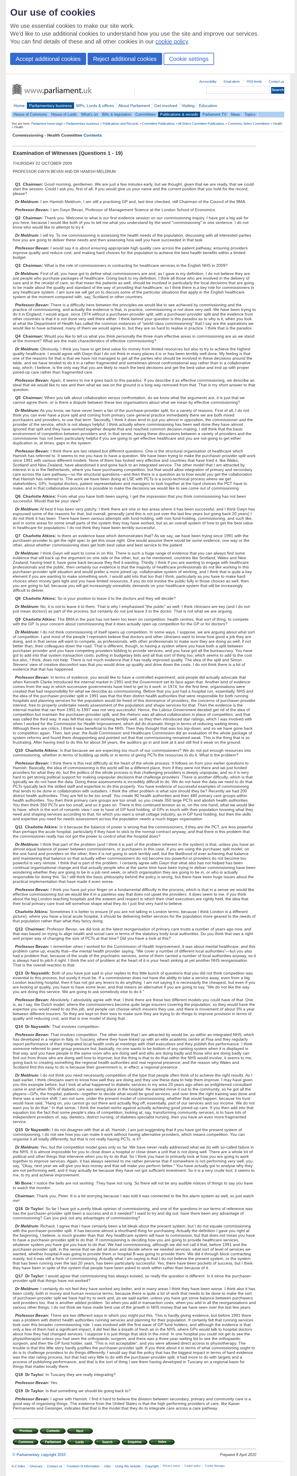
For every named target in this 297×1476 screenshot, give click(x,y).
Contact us (276, 81)
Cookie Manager (215, 1465)
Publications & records (179, 114)
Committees (145, 114)
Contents (93, 135)
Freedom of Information (83, 1466)
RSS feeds (254, 81)
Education (208, 105)
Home (19, 105)
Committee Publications (158, 123)
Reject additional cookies (125, 59)
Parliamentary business (50, 105)
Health (277, 123)
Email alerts (232, 81)
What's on (89, 114)
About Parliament (134, 105)
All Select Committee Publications (201, 123)
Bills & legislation (116, 114)
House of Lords (64, 114)
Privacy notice (171, 1465)
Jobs (107, 1466)
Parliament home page (47, 123)
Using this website (128, 1466)
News (235, 114)
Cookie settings (189, 59)
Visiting (188, 105)
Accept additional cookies (48, 59)
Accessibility (208, 81)
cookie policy (171, 41)
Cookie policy (192, 1465)
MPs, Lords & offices (95, 105)
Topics (250, 114)
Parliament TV (214, 114)
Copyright (152, 1466)
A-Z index (18, 1466)
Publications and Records (121, 123)
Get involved (165, 105)
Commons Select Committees (249, 123)
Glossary (36, 1466)
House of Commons (30, 114)
